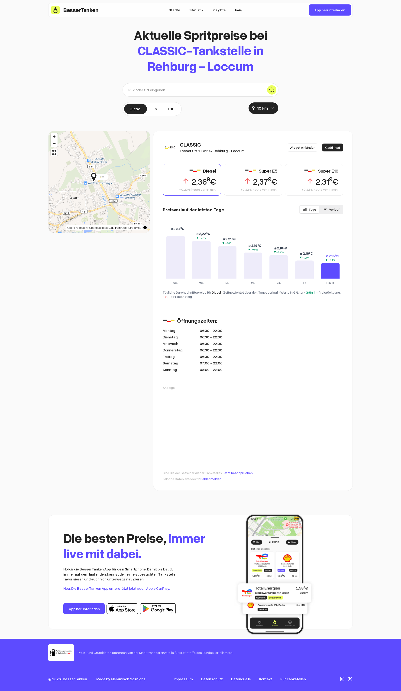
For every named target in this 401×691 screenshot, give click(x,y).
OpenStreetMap (131, 227)
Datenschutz (212, 679)
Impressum (183, 679)
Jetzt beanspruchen (238, 473)
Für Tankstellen (293, 679)
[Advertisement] (253, 425)
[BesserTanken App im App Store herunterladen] (122, 608)
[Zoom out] (54, 143)
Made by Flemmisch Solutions (121, 679)
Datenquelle (241, 679)
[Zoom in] (54, 136)
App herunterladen (329, 10)
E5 (154, 108)
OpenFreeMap (76, 227)
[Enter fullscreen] (54, 152)
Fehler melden (210, 479)
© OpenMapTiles (97, 227)
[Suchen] (271, 90)
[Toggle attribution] (145, 227)
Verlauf (334, 209)
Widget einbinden (302, 147)
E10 (171, 108)
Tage (312, 209)
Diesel (135, 108)
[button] (108, 177)
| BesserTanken (74, 679)
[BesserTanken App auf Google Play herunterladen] (158, 608)
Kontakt (265, 679)
